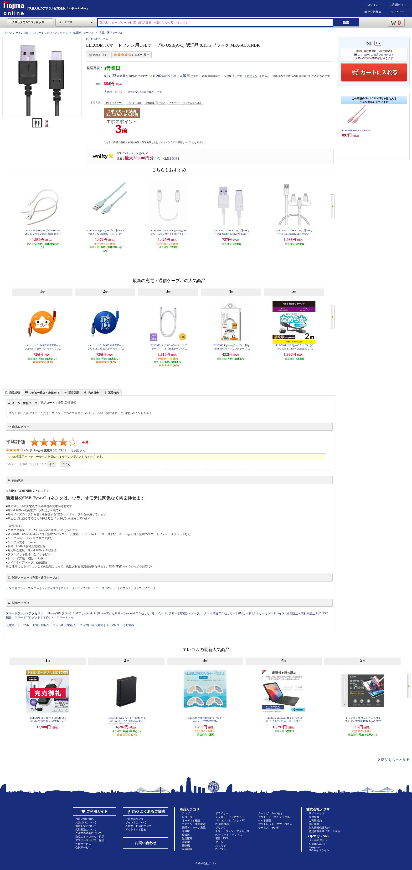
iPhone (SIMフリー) (59, 613)
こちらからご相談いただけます (375, 54)
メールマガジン (318, 840)
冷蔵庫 (186, 831)
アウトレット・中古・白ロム (275, 824)
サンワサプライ (16, 588)
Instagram (314, 847)
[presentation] (12, 392)
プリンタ (220, 827)
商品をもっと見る (395, 760)
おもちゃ (220, 845)
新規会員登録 (372, 12)
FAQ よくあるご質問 (148, 811)
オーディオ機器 (191, 820)
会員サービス (83, 847)
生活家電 (187, 838)
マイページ (398, 12)
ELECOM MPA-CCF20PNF (356, 130)
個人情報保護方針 (319, 827)
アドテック (67, 588)
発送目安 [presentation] (93, 392)
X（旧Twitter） (317, 843)
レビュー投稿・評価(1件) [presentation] (44, 392)
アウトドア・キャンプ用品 (274, 816)
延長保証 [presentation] (73, 392)
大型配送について (85, 829)
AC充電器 (97, 625)
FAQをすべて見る (135, 829)
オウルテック (128, 588)
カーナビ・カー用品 (270, 813)
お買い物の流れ (84, 818)
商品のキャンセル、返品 (89, 836)
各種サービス (83, 843)
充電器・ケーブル (83, 32)
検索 (346, 22)
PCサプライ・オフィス (228, 834)
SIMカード (244, 613)
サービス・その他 (268, 827)
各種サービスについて (138, 825)
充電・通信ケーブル (111, 32)
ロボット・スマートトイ (58, 617)
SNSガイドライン (319, 850)
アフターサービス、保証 (89, 840)
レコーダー (188, 816)
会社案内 (314, 824)
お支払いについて (85, 822)
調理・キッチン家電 (194, 827)
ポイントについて (135, 822)
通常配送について (85, 825)
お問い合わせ (145, 843)
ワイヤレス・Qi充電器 (119, 625)
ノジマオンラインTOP (15, 32)
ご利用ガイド (398, 4)
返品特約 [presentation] (113, 392)
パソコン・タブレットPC (230, 820)
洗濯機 (186, 841)
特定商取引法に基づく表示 (324, 831)
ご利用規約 (315, 820)
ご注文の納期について (88, 833)
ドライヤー (221, 813)
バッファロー (85, 588)
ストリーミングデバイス (269, 613)
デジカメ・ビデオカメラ (229, 816)
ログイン (373, 4)
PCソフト (220, 849)
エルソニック (147, 588)
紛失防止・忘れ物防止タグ (304, 613)
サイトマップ (316, 813)
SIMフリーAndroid (84, 613)
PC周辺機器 (222, 824)
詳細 (174, 158)
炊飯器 (186, 834)
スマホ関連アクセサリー (220, 613)
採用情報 (314, 816)
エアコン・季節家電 (194, 824)
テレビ (186, 813)
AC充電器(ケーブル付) (74, 625)
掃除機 (186, 845)
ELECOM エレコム (97, 39)
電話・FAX (221, 838)
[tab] (12, 392)
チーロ (100, 588)
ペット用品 (264, 820)
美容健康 (187, 849)
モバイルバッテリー (164, 613)
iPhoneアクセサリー (110, 613)
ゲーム (219, 841)
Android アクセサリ (137, 613)
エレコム (33, 588)
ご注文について (134, 818)
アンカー (112, 588)
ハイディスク (49, 588)
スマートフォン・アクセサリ (51, 32)
